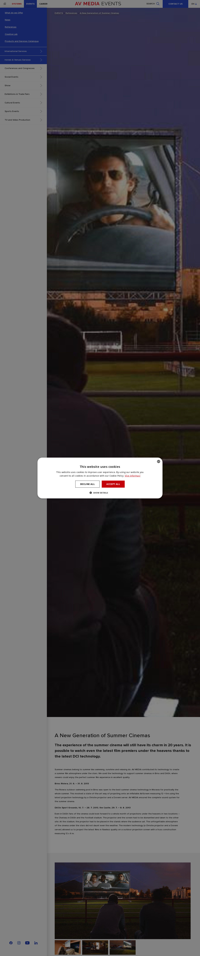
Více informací (132, 475)
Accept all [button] (113, 484)
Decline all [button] (87, 484)
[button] (100, 492)
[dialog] (100, 478)
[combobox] (158, 461)
